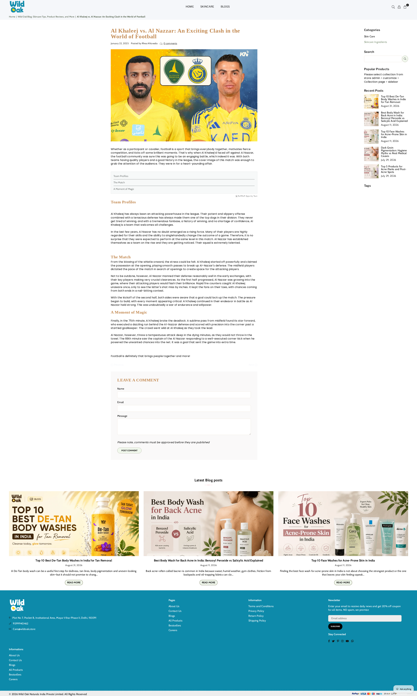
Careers (173, 630)
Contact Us (175, 611)
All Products (175, 620)
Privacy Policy (256, 611)
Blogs (225, 6)
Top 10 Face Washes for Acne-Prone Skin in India (394, 134)
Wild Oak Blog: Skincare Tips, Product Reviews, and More (46, 16)
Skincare (207, 6)
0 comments (170, 43)
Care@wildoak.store (24, 629)
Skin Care (369, 36)
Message (122, 415)
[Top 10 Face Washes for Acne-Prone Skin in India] (343, 523)
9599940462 (20, 623)
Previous (118, 364)
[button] (405, 7)
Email (120, 402)
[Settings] (399, 7)
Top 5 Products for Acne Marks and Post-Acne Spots (393, 169)
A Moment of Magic (124, 189)
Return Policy (256, 615)
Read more (74, 582)
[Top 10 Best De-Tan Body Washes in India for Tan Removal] (74, 523)
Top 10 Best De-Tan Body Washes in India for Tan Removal (393, 99)
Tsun (255, 196)
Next (252, 364)
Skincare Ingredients (375, 42)
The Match (119, 182)
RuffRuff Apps (244, 196)
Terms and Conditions (261, 606)
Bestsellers (175, 625)
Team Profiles (121, 176)
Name (120, 388)
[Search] (393, 7)
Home (190, 6)
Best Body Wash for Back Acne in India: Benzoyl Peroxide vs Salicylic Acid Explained (394, 116)
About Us (174, 606)
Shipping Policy (257, 620)
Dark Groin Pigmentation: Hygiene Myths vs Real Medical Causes (394, 151)
